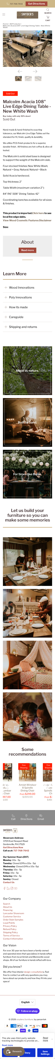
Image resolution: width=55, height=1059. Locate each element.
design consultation (33, 972)
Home (5, 24)
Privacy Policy (10, 926)
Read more (27, 250)
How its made (18, 307)
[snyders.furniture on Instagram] (11, 889)
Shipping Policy (10, 932)
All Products (15, 24)
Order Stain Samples (13, 919)
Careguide (16, 317)
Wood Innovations (21, 287)
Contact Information (13, 938)
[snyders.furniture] (27, 15)
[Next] (35, 71)
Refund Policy (9, 929)
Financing (8, 910)
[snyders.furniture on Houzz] (8, 889)
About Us (7, 907)
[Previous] (20, 71)
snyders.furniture (24, 1019)
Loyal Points (9, 923)
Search (6, 903)
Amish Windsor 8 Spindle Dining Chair (27, 787)
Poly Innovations (20, 297)
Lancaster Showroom (13, 913)
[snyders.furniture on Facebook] (4, 889)
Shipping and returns (23, 327)
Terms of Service (11, 935)
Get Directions (36, 3)
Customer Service (12, 916)
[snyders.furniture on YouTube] (15, 889)
